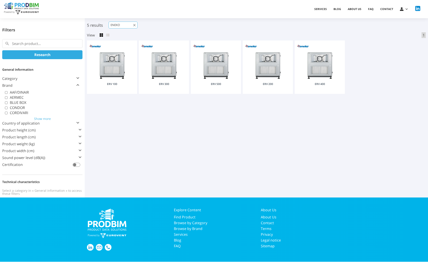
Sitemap (268, 246)
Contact (386, 9)
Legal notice (271, 240)
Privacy (267, 234)
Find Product (184, 217)
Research (42, 54)
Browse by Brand (188, 228)
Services (320, 9)
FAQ (371, 9)
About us (354, 9)
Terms (266, 228)
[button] (404, 9)
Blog (337, 9)
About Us (268, 217)
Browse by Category (190, 222)
